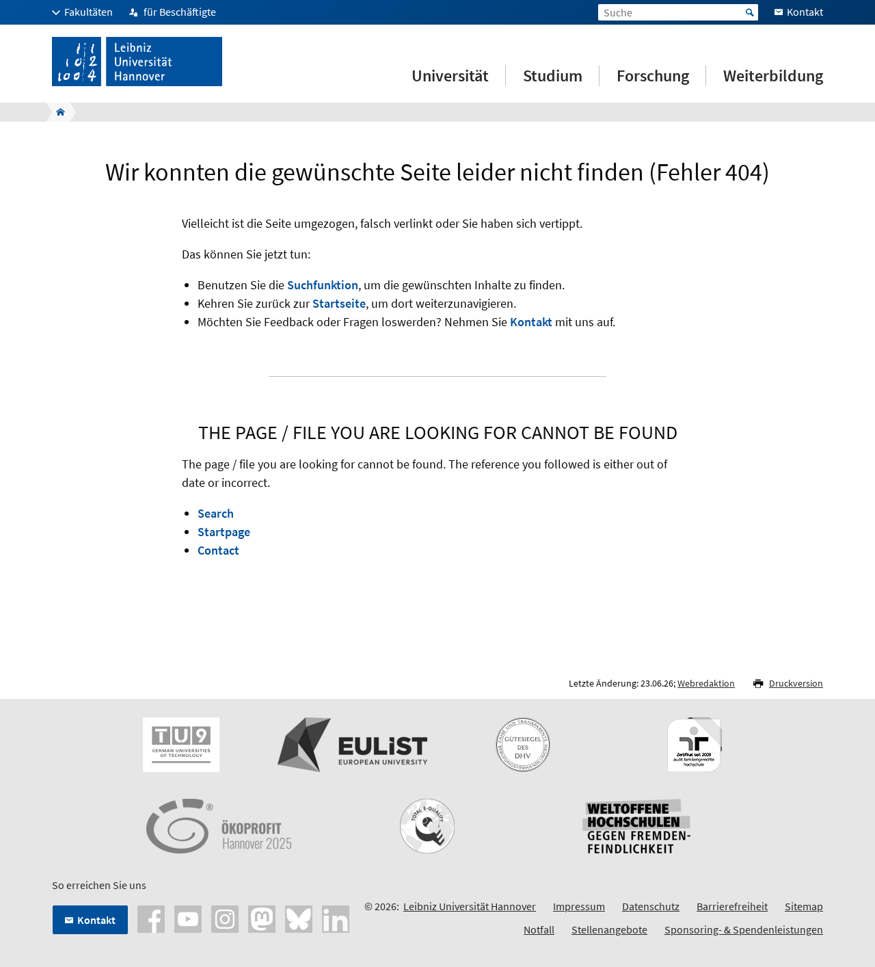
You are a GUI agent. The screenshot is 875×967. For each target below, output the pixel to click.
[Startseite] (56, 112)
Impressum (579, 906)
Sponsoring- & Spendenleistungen (743, 929)
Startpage (224, 532)
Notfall (539, 929)
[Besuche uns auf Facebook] (151, 918)
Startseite (339, 303)
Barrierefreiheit (732, 906)
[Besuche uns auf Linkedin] (335, 918)
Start (750, 12)
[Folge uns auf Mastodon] (261, 918)
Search (216, 513)
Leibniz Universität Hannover (469, 906)
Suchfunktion (322, 285)
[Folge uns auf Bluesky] (298, 918)
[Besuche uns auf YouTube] (188, 918)
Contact (218, 550)
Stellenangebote (609, 929)
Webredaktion (706, 683)
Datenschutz (650, 906)
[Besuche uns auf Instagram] (225, 918)
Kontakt (531, 322)
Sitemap (804, 906)
